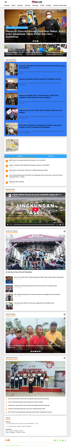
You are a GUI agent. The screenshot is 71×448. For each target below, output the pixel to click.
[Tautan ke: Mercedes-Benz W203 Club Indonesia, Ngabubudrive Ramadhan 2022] (9, 306)
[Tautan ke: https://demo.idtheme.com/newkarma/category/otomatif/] (65, 231)
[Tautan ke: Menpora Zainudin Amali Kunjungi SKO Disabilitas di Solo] (12, 84)
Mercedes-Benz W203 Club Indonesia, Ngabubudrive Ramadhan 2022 (34, 303)
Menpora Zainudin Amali (25, 64)
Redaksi (33, 445)
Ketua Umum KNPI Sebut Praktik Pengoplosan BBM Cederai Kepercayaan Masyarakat (39, 277)
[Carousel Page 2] (33, 351)
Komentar (51, 156)
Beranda (26, 445)
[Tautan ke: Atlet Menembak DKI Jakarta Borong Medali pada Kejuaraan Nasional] (35, 379)
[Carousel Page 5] (40, 351)
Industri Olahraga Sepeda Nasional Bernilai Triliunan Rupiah (25, 402)
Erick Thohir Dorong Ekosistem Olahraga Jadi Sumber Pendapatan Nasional (30, 412)
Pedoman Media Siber (43, 445)
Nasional (18, 27)
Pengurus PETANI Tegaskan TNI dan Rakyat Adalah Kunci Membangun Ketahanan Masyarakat (34, 346)
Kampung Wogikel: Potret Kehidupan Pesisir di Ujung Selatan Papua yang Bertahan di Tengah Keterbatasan (14, 53)
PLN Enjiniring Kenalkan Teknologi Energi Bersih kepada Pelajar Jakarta (34, 53)
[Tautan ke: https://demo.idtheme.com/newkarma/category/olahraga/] (65, 358)
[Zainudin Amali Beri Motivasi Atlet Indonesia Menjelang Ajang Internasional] (24, 73)
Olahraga (24, 27)
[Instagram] (60, 440)
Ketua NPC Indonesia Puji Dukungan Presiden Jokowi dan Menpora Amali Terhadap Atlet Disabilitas (40, 126)
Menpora (13, 27)
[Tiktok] (65, 440)
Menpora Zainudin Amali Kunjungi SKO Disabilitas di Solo (40, 79)
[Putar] (8, 224)
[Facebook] (55, 440)
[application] (35, 209)
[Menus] (5, 2)
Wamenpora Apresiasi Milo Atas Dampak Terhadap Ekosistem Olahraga (28, 405)
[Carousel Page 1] (31, 351)
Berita (8, 27)
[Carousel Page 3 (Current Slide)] (35, 351)
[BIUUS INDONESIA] (37, 2)
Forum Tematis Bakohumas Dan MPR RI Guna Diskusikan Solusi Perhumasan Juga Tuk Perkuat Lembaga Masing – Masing (36, 175)
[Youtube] (63, 440)
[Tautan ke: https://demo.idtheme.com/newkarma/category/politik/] (65, 314)
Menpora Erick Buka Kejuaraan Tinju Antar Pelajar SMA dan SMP (26, 408)
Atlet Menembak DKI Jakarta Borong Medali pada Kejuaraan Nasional (28, 398)
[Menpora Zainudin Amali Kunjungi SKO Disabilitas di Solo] (26, 84)
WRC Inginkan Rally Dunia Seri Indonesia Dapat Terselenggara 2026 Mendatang (37, 294)
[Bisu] (60, 224)
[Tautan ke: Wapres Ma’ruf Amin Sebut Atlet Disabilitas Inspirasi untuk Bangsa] (12, 114)
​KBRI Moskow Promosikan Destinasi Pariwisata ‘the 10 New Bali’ (27, 160)
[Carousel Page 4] (37, 351)
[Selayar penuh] (63, 224)
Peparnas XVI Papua (24, 93)
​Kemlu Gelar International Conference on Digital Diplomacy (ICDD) (28, 170)
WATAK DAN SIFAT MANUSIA (16, 181)
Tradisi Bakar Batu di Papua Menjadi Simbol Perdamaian (54, 53)
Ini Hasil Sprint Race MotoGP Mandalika (19, 272)
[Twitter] (57, 440)
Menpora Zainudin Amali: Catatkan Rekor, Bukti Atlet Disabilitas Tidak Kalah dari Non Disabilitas (35, 34)
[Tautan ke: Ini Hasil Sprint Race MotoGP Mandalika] (35, 252)
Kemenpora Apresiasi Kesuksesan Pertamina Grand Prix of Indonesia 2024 (35, 285)
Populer (20, 156)
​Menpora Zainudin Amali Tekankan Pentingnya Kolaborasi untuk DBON (29, 165)
